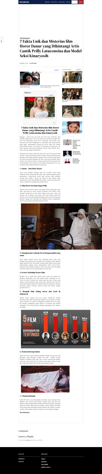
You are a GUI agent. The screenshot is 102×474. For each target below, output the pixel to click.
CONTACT (44, 461)
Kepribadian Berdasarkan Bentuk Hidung (77, 153)
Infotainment (25, 412)
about (43, 459)
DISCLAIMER (44, 464)
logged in (28, 440)
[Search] (80, 2)
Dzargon (24, 2)
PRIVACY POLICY (46, 467)
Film (21, 412)
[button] (1, 40)
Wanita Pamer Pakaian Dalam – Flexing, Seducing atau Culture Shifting (77, 144)
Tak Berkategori (25, 38)
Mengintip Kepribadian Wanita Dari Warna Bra (76, 161)
